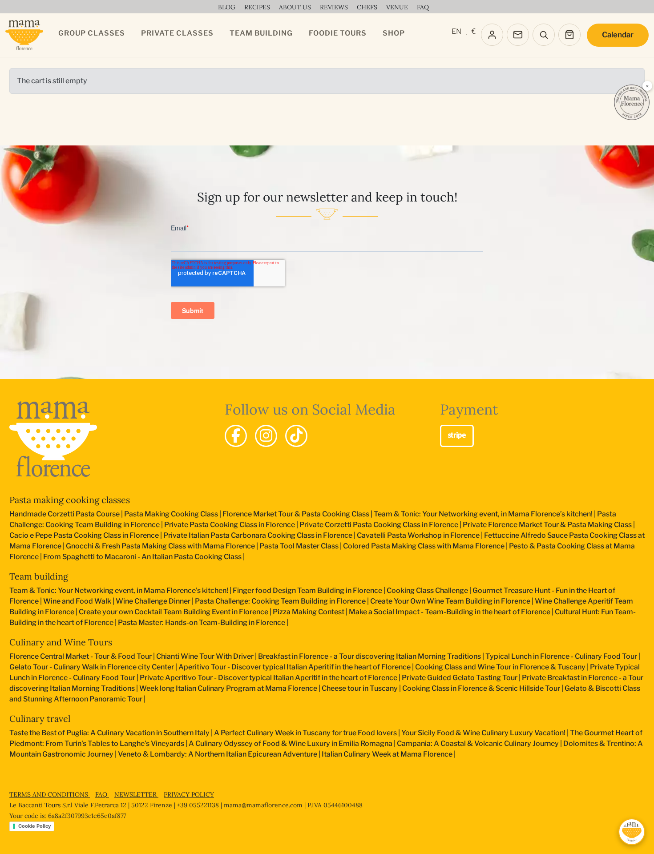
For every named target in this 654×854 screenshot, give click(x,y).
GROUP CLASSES (91, 33)
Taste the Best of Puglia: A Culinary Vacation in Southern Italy (109, 733)
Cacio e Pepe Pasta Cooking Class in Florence (84, 535)
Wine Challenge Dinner (153, 601)
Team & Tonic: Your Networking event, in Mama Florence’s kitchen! (483, 514)
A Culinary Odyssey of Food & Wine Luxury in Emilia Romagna (290, 743)
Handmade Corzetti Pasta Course (64, 514)
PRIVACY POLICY (189, 794)
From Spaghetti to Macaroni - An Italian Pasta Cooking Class (142, 556)
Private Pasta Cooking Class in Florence (229, 524)
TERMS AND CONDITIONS (49, 794)
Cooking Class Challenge (427, 590)
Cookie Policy (34, 826)
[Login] (492, 35)
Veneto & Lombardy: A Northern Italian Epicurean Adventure (217, 754)
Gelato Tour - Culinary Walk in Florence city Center (91, 667)
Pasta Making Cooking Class (171, 514)
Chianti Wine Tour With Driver (205, 656)
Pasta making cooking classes (69, 499)
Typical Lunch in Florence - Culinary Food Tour (561, 656)
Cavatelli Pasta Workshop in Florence (418, 535)
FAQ (102, 794)
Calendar (618, 34)
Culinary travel (39, 718)
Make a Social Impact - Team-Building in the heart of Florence (449, 612)
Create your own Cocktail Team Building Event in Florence (173, 612)
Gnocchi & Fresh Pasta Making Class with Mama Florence (160, 546)
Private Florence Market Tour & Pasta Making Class (547, 524)
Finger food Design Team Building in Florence (307, 590)
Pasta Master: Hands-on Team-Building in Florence (201, 622)
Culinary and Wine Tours (60, 642)
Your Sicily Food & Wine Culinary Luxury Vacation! (483, 733)
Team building (38, 576)
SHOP (394, 33)
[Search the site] (544, 35)
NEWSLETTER (136, 794)
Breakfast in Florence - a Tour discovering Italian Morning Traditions (369, 656)
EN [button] (456, 31)
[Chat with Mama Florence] (631, 831)
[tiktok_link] (296, 436)
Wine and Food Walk (77, 601)
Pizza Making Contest (308, 612)
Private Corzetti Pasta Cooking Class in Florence (378, 524)
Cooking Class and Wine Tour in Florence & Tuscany (500, 667)
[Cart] (569, 35)
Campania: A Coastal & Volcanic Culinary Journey (478, 743)
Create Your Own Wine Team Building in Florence (450, 601)
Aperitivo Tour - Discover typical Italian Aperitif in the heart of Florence (294, 667)
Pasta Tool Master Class (299, 546)
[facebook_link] (236, 436)
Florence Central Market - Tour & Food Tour (80, 656)
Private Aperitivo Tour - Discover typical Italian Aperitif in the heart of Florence (268, 677)
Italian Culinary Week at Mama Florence (387, 754)
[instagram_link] (266, 436)
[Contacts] (518, 35)
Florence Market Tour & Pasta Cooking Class (295, 514)
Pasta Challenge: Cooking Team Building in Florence (280, 601)
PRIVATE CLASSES (177, 33)
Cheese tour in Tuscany (360, 688)
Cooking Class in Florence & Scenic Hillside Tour (481, 688)
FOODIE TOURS (338, 33)
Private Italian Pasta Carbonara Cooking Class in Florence (257, 535)
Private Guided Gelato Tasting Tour (459, 677)
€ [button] (474, 31)
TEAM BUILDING (261, 33)
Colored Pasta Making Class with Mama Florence (424, 546)
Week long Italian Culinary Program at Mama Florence (228, 688)
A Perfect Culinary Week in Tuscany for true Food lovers (305, 733)
